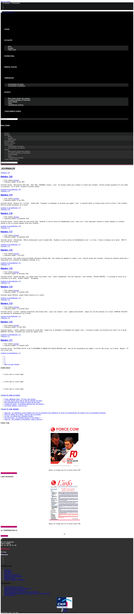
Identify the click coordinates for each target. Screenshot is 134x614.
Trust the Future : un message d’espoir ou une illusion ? (22, 418)
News (9, 136)
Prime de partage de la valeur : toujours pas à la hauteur (22, 414)
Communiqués (8, 144)
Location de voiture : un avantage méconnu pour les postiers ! (24, 404)
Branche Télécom (9, 143)
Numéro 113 (6, 303)
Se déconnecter (15, 3)
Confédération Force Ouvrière (13, 587)
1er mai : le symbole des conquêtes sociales (18, 416)
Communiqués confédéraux (16, 148)
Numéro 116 (6, 250)
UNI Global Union (9, 595)
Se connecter (6, 3)
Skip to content (5, 1)
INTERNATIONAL (9, 141)
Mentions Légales (9, 578)
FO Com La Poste (13, 395)
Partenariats (4, 536)
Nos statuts (8, 573)
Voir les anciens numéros (9, 473)
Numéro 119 (6, 195)
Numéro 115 (6, 268)
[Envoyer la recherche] (67, 164)
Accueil (6, 133)
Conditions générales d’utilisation (14, 579)
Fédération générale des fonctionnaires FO (17, 588)
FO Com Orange (12, 409)
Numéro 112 (6, 322)
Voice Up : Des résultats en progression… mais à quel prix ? (23, 419)
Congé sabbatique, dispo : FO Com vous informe (19, 399)
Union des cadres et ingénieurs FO (15, 590)
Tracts (10, 156)
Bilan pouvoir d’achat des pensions (19, 151)
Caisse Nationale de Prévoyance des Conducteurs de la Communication (27, 593)
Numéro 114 (6, 286)
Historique (7, 570)
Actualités (7, 135)
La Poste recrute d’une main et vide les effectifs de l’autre (23, 401)
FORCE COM (12, 140)
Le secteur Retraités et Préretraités (19, 153)
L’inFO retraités (12, 154)
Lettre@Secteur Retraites (16, 158)
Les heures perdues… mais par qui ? (16, 405)
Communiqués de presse (16, 146)
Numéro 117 (6, 231)
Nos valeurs (8, 571)
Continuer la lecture (11, 189)
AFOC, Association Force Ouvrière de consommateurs (21, 592)
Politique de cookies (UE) (12, 575)
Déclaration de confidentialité (13, 576)
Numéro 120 (6, 176)
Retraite (6, 149)
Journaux (16, 180)
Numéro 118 (6, 213)
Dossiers (10, 138)
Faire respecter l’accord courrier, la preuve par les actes (22, 402)
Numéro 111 (6, 340)
